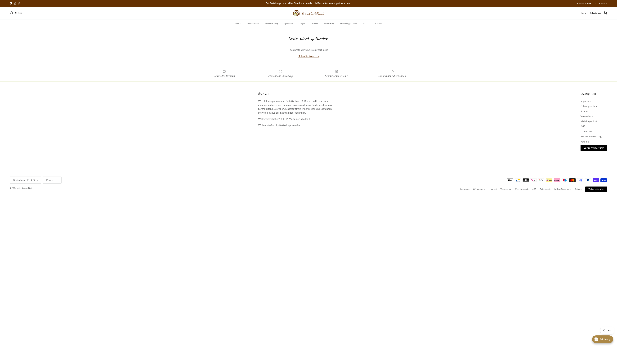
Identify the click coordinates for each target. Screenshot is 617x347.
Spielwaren (288, 23)
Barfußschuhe (253, 23)
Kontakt (585, 111)
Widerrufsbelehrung (591, 136)
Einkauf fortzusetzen (308, 56)
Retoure (585, 141)
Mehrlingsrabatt (589, 121)
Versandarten (587, 116)
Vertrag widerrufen (594, 147)
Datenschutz (587, 131)
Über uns (378, 23)
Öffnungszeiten (589, 106)
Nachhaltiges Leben (348, 23)
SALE (365, 23)
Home (238, 23)
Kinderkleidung (271, 23)
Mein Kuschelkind (24, 188)
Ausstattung (329, 23)
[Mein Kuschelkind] (308, 13)
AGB (583, 126)
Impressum (586, 101)
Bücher (315, 23)
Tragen (302, 23)
